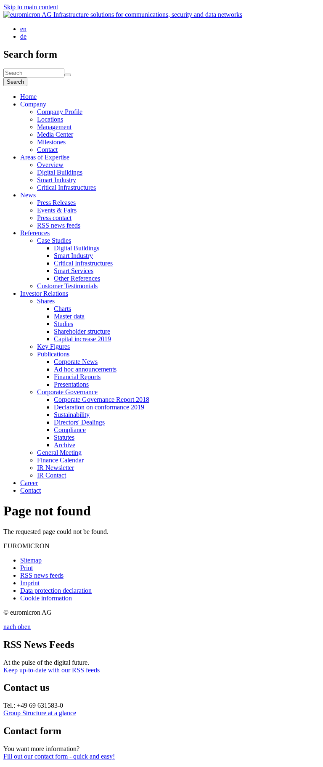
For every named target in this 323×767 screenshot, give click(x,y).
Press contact (54, 217)
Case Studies (54, 240)
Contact (47, 149)
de (23, 36)
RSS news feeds (58, 225)
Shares (46, 301)
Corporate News (76, 361)
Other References (77, 278)
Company (33, 104)
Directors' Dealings (79, 422)
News (28, 195)
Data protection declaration (56, 590)
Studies (63, 323)
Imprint (30, 583)
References (35, 232)
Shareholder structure (82, 331)
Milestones (51, 142)
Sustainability (72, 414)
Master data (69, 316)
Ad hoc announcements (85, 369)
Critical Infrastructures (66, 187)
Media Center (55, 134)
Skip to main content (30, 7)
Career (29, 482)
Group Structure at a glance (39, 713)
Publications (53, 354)
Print (26, 567)
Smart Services (73, 270)
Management (54, 126)
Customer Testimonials (67, 285)
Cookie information (46, 598)
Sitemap (31, 560)
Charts (62, 308)
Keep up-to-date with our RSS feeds (51, 670)
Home (28, 96)
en (23, 28)
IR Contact (51, 475)
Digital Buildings (59, 172)
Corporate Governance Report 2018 (101, 399)
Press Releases (56, 202)
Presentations (71, 384)
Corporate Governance (67, 391)
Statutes (64, 437)
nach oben (17, 626)
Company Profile (59, 111)
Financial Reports (77, 376)
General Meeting (59, 452)
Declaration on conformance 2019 (99, 407)
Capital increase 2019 (82, 338)
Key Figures (53, 346)
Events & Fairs (57, 210)
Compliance (70, 429)
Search (15, 82)
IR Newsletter (55, 467)
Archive (64, 445)
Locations (50, 119)
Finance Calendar (60, 460)
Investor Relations (44, 293)
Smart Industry (56, 179)
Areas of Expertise (44, 157)
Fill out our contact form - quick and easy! (59, 756)
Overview (50, 164)
